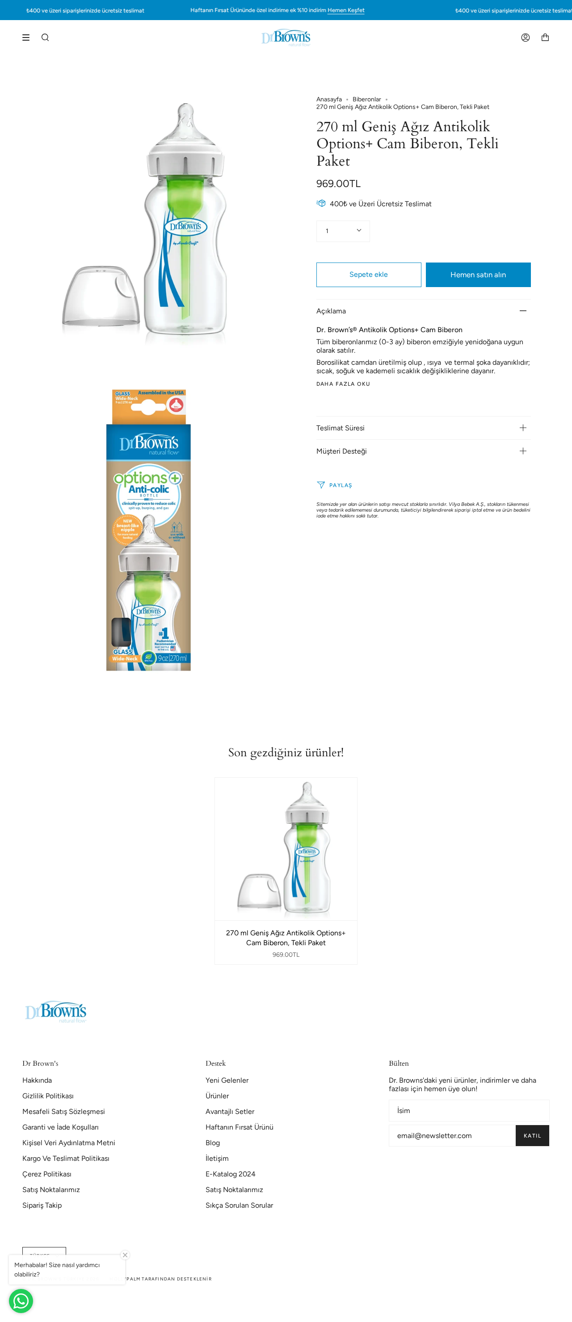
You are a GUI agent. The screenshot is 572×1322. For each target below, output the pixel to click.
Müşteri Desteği (341, 450)
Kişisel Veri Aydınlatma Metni (68, 1143)
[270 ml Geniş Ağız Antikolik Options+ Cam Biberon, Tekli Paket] (286, 849)
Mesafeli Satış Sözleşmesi (63, 1111)
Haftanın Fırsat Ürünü (239, 1127)
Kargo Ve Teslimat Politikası (65, 1158)
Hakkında (37, 1080)
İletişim (217, 1158)
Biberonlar (367, 99)
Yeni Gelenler (227, 1080)
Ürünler (217, 1096)
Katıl (532, 1136)
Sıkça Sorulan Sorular (239, 1205)
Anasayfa (329, 99)
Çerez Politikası (47, 1174)
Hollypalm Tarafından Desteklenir (160, 1279)
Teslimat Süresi (340, 427)
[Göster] (29, 37)
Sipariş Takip (42, 1205)
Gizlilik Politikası (48, 1096)
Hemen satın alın (478, 274)
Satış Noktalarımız (51, 1189)
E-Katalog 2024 (231, 1174)
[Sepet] (545, 37)
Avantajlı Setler (230, 1111)
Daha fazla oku (343, 383)
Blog (213, 1143)
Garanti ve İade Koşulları (60, 1127)
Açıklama (331, 310)
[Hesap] (525, 37)
